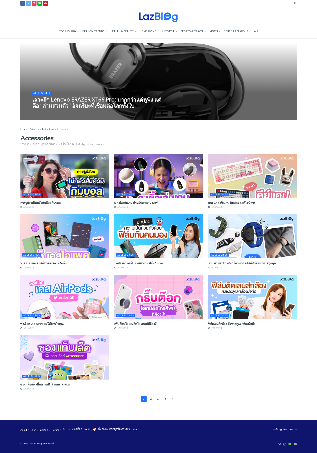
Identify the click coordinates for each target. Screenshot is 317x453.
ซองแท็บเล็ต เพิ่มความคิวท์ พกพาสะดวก (45, 384)
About (23, 430)
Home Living (148, 31)
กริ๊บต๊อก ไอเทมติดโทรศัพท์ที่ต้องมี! (135, 324)
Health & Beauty (122, 31)
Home (23, 129)
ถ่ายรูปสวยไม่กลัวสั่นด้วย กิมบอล (40, 203)
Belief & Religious (236, 31)
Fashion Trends (93, 31)
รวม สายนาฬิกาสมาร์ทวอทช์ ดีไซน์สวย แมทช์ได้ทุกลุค (242, 263)
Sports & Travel (192, 31)
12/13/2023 (28, 207)
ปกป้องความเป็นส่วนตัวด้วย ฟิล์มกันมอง (138, 263)
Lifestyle (168, 31)
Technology (67, 31)
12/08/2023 (122, 267)
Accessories (41, 93)
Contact (44, 430)
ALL (256, 31)
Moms (213, 31)
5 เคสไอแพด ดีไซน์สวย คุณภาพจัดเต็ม (44, 263)
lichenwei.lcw (44, 112)
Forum (55, 430)
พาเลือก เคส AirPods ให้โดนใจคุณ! (42, 324)
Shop (33, 430)
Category (34, 129)
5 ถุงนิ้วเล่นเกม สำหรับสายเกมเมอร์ (136, 203)
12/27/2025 (62, 112)
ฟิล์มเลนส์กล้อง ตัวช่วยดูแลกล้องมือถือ (232, 324)
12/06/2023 (216, 328)
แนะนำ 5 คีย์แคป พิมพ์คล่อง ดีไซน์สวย (231, 203)
